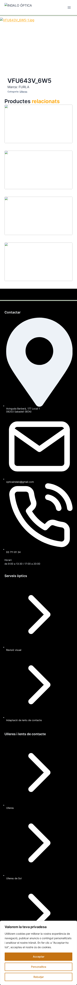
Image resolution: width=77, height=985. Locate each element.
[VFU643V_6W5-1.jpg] (36, 39)
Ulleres (23, 91)
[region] (38, 953)
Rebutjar (38, 976)
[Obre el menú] (69, 7)
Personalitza (38, 966)
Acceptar (38, 956)
